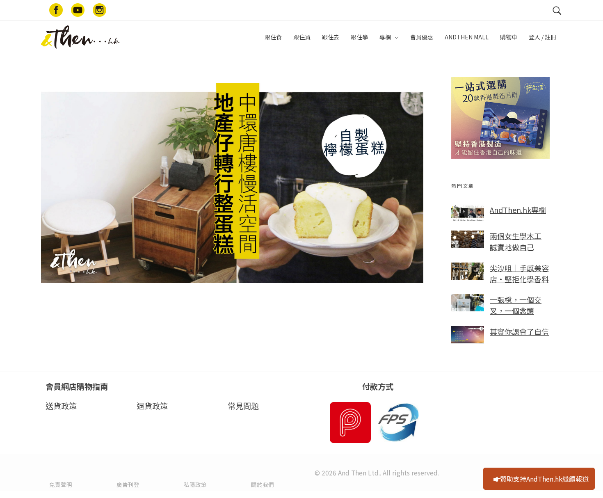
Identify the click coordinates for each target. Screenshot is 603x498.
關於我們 (262, 484)
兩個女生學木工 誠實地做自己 (515, 241)
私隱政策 (195, 484)
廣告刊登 (127, 484)
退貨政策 (152, 405)
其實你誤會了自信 (519, 331)
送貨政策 (61, 405)
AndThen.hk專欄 (518, 209)
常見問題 (243, 405)
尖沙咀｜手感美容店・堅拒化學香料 (519, 273)
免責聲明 (60, 484)
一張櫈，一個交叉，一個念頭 (515, 305)
